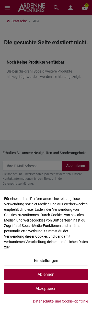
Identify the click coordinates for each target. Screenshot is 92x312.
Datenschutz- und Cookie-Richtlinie (60, 301)
